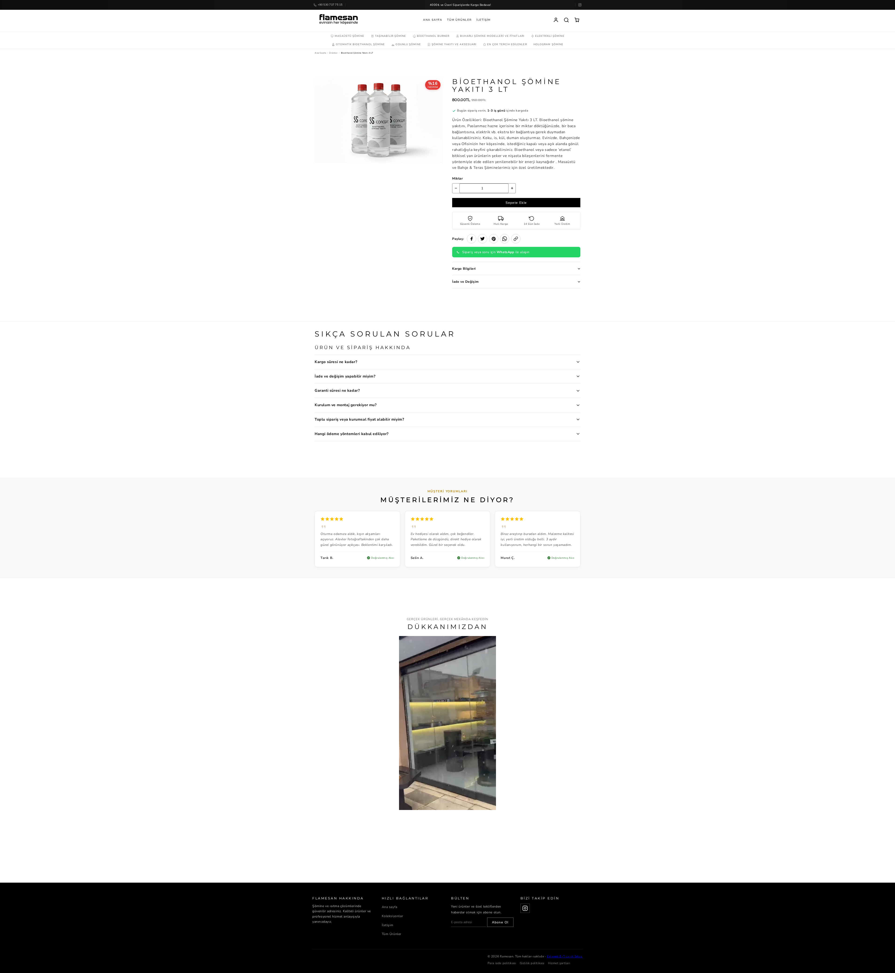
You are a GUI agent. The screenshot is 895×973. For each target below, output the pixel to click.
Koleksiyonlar (392, 916)
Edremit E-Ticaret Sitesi (565, 956)
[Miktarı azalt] (455, 188)
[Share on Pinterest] (493, 238)
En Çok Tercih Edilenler (507, 44)
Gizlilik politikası (532, 963)
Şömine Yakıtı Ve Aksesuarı (454, 44)
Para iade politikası (502, 963)
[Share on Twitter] (482, 238)
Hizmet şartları (559, 963)
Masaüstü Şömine (349, 36)
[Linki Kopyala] (515, 238)
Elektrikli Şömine (550, 36)
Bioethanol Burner (433, 36)
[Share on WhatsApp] (504, 238)
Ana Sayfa (432, 20)
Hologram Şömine (549, 44)
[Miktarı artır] (512, 188)
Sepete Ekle (516, 202)
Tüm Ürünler (459, 20)
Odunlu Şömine (408, 44)
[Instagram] (580, 5)
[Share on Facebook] (471, 238)
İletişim (483, 20)
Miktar (457, 178)
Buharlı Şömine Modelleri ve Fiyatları (492, 36)
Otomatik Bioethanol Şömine (360, 44)
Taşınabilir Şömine (390, 36)
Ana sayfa (389, 907)
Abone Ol (500, 922)
